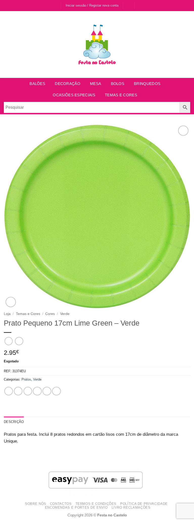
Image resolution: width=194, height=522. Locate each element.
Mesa (95, 83)
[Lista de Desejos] (129, 5)
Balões (37, 83)
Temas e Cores (121, 95)
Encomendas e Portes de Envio (76, 507)
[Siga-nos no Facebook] (51, 5)
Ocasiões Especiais (74, 95)
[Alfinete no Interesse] (46, 391)
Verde (64, 314)
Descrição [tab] (14, 422)
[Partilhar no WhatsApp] (8, 391)
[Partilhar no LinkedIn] (56, 391)
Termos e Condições (96, 504)
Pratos (26, 379)
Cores (50, 314)
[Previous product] (19, 341)
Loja (7, 314)
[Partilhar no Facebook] (18, 391)
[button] (141, 5)
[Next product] (9, 341)
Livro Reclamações (131, 507)
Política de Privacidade (144, 504)
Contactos (61, 504)
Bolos (118, 83)
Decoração (67, 83)
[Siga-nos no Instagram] (56, 5)
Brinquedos (147, 83)
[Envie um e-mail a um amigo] (37, 391)
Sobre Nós (35, 504)
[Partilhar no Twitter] (27, 391)
